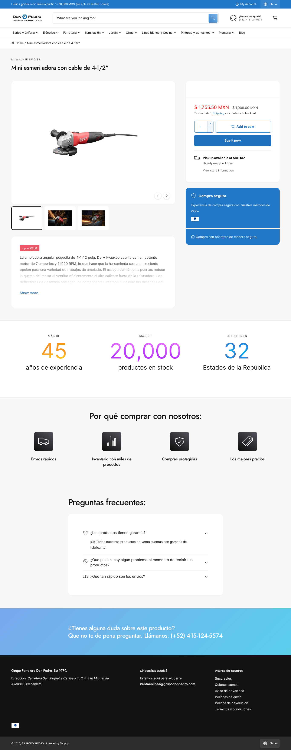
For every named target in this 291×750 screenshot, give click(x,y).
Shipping (219, 113)
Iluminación (93, 32)
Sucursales (223, 678)
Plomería (225, 32)
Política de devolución (231, 703)
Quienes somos (226, 685)
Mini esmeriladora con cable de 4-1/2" (53, 43)
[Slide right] (166, 195)
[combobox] (136, 18)
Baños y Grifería (24, 32)
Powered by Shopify (56, 743)
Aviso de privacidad (229, 691)
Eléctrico (49, 32)
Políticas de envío (228, 697)
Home (20, 43)
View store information (218, 170)
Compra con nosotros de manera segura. (226, 237)
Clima (130, 32)
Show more (29, 293)
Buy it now (233, 140)
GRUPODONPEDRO (33, 743)
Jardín (113, 32)
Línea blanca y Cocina (157, 32)
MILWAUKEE (19, 59)
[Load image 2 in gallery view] (60, 218)
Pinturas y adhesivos (195, 32)
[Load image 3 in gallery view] (93, 218)
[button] (275, 18)
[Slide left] (157, 195)
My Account (248, 4)
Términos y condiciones (233, 709)
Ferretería (69, 32)
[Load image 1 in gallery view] (26, 218)
